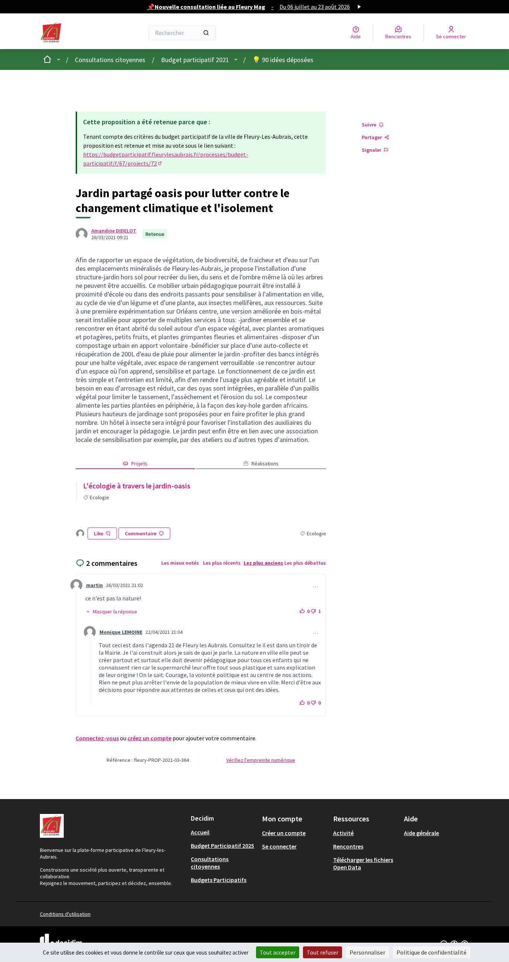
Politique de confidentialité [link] (431, 952)
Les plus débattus (305, 562)
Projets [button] (139, 463)
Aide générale (421, 833)
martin (94, 585)
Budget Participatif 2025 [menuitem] (222, 845)
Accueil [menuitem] (200, 832)
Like (98, 533)
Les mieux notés (180, 562)
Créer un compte (284, 833)
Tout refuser (322, 952)
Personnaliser (367, 952)
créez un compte (149, 738)
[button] (111, 611)
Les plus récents (222, 562)
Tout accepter (277, 952)
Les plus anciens (263, 562)
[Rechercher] (206, 33)
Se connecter (279, 846)
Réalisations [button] (265, 463)
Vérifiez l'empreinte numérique (260, 760)
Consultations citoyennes (110, 59)
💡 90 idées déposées (282, 59)
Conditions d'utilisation (65, 914)
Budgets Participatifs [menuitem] (218, 880)
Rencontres (348, 846)
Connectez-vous (97, 738)
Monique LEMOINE (120, 632)
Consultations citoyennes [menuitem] (209, 862)
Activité (343, 833)
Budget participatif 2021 (195, 59)
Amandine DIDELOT (113, 230)
